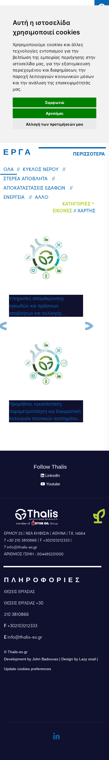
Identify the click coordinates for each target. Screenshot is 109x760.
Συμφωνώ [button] (54, 102)
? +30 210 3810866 (20, 540)
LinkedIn (52, 475)
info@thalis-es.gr (24, 637)
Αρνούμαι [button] (54, 113)
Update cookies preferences (27, 669)
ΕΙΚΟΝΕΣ (62, 210)
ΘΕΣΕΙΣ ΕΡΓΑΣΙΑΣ (19, 591)
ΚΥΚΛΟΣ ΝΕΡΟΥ (41, 169)
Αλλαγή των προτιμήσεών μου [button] (54, 124)
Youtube (53, 484)
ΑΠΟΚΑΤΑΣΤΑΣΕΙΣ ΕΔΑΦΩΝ (35, 187)
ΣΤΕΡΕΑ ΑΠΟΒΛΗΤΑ (26, 178)
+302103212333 (22, 626)
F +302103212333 (55, 540)
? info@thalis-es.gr (20, 547)
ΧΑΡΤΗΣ (87, 210)
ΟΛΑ (8, 169)
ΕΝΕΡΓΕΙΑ (14, 197)
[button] (89, 154)
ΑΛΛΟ (41, 197)
